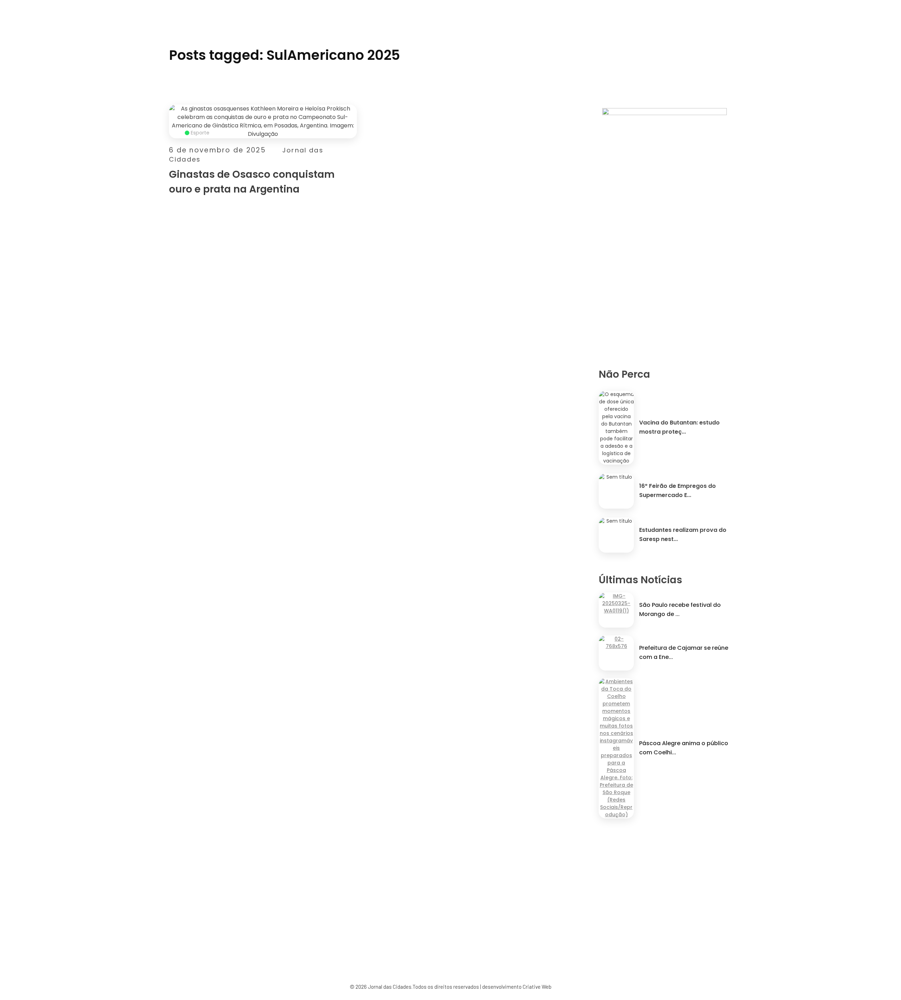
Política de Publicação (482, 941)
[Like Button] (353, 193)
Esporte (200, 132)
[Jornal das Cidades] (178, 4)
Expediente (351, 941)
